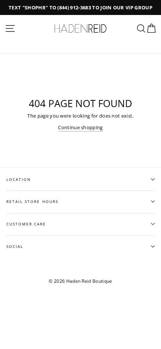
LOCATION (18, 179)
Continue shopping (80, 127)
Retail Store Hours (32, 201)
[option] (80, 7)
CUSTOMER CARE (26, 224)
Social (14, 246)
